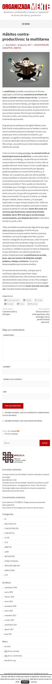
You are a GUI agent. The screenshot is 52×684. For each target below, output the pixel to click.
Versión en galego (11, 434)
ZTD (6, 575)
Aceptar (25, 682)
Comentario (8, 335)
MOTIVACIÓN (9, 556)
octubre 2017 (9, 620)
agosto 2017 (9, 629)
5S (5, 519)
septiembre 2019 (10, 587)
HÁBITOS (17, 48)
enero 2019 (8, 601)
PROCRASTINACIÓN (12, 566)
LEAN (6, 552)
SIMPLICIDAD (9, 570)
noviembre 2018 (10, 606)
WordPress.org (10, 660)
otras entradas (24, 153)
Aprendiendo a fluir (9, 480)
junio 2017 (8, 634)
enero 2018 (8, 611)
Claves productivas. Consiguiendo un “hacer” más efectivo (24, 485)
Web (5, 392)
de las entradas (11, 651)
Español (14, 431)
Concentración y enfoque (9, 313)
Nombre (7, 367)
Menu (27, 24)
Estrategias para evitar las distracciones (29, 508)
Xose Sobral (10, 45)
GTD (6, 542)
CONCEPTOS (7, 48)
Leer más (34, 682)
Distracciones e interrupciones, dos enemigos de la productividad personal (41, 316)
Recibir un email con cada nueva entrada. (23, 421)
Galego (4, 431)
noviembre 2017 (10, 615)
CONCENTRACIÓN (41, 45)
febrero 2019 (9, 597)
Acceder (7, 646)
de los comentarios (13, 656)
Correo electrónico (13, 379)
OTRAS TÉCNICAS (11, 561)
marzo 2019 (8, 592)
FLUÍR (6, 538)
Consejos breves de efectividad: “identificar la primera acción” (25, 482)
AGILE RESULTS (10, 524)
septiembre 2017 (10, 625)
